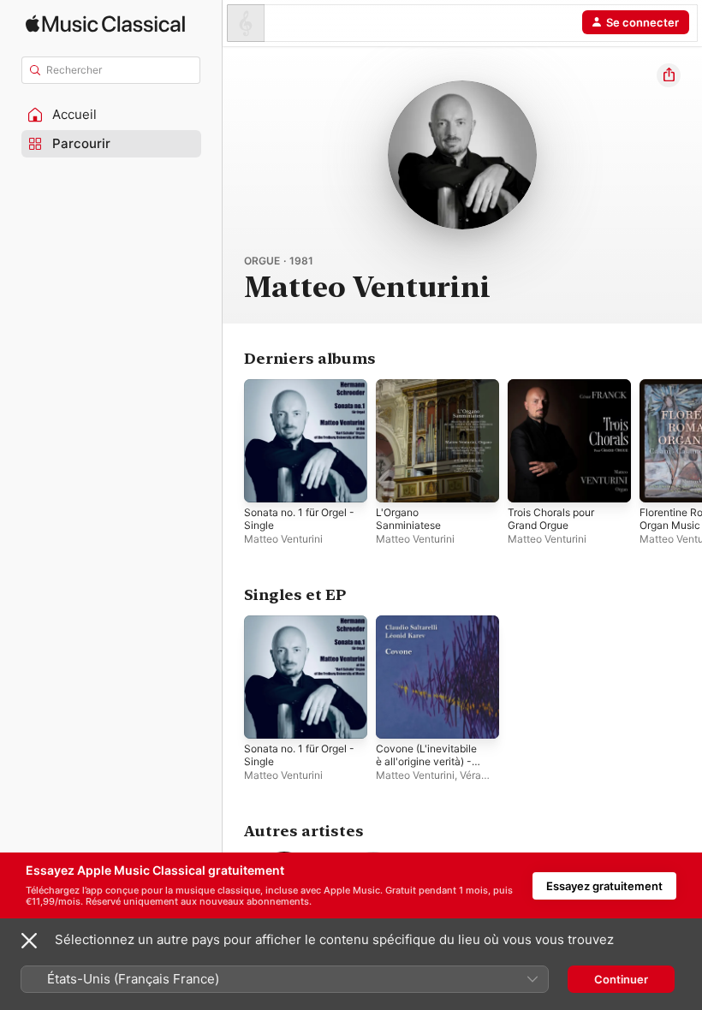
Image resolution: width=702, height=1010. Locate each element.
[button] (111, 115)
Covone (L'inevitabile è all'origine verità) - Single (426, 761)
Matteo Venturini (283, 538)
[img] (105, 23)
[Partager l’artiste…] (669, 75)
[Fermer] (29, 940)
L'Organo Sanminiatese (408, 519)
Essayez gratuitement (604, 886)
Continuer (621, 979)
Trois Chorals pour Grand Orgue (551, 519)
